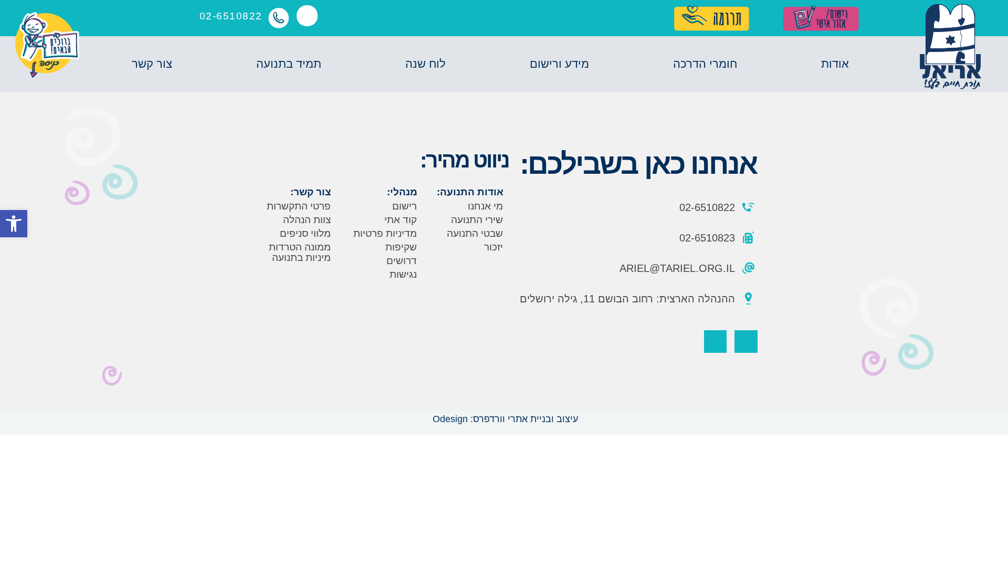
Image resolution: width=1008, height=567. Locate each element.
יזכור (493, 247)
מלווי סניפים (305, 233)
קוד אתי (400, 219)
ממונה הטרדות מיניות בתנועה (300, 252)
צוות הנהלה (307, 219)
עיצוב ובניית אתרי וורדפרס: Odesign (504, 419)
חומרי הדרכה (705, 63)
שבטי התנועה (475, 233)
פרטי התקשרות (299, 206)
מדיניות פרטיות (385, 233)
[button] (13, 223)
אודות (835, 63)
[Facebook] (745, 341)
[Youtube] (715, 341)
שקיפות (401, 247)
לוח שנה (425, 63)
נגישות (403, 274)
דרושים (401, 260)
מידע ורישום (559, 63)
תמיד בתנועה (288, 63)
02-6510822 (231, 16)
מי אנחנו (485, 206)
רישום (404, 206)
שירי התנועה (477, 219)
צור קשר (152, 63)
